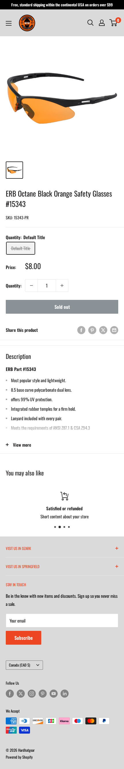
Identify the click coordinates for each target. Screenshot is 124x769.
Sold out (62, 306)
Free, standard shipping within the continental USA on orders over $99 (62, 4)
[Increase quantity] (62, 285)
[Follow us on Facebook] (10, 694)
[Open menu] (9, 23)
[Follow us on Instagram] (32, 694)
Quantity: (14, 285)
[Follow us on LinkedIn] (65, 694)
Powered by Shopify (19, 757)
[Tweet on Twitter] (103, 329)
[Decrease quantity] (31, 285)
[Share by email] (114, 329)
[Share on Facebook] (81, 329)
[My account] (102, 23)
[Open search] (90, 23)
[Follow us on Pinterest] (43, 694)
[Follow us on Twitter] (21, 694)
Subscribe (23, 637)
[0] (113, 22)
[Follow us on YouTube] (54, 694)
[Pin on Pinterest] (92, 329)
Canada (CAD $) (19, 665)
